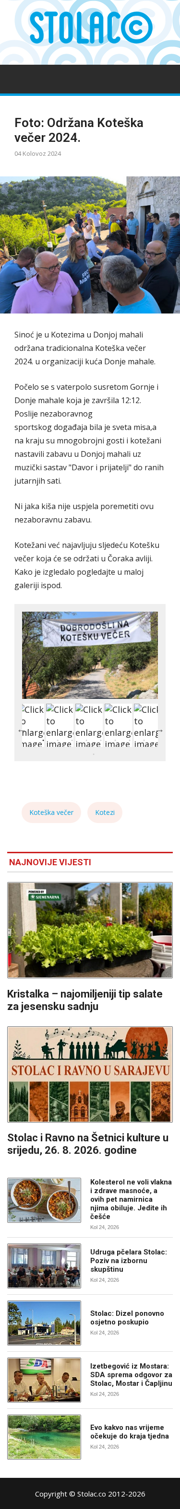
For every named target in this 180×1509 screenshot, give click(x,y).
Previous (21, 728)
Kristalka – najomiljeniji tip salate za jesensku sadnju (85, 1000)
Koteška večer (51, 812)
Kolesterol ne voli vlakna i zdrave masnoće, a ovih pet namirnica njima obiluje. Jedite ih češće (131, 1199)
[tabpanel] (89, 725)
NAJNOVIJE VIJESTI (50, 862)
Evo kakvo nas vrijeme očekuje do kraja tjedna (129, 1431)
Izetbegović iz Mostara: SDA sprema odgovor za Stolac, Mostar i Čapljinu (131, 1375)
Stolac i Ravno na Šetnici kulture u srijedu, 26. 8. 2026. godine (87, 1144)
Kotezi (105, 812)
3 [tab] (72, 740)
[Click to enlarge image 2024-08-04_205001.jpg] (90, 655)
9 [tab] (93, 754)
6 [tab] (115, 740)
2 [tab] (57, 740)
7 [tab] (129, 740)
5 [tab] (101, 740)
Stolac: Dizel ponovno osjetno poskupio (127, 1317)
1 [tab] (43, 740)
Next (159, 728)
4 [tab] (86, 740)
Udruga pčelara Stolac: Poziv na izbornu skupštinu (128, 1261)
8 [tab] (144, 740)
